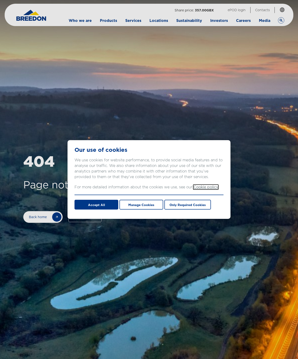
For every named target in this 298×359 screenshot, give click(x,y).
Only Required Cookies (187, 205)
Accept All (96, 205)
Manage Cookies (141, 205)
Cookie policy (205, 187)
